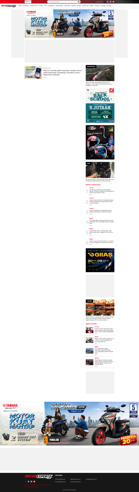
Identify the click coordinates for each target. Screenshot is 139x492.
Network (27, 1)
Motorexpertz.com (60, 482)
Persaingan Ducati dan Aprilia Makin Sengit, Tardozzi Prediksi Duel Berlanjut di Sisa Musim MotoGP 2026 (101, 191)
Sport (79, 5)
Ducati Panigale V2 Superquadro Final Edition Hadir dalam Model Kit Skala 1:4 (100, 211)
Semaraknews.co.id (91, 479)
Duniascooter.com (75, 482)
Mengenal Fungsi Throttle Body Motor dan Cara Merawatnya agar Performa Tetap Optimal (100, 180)
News (20, 5)
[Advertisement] (17, 33)
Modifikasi (51, 5)
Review (73, 5)
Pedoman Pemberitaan (31, 486)
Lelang (108, 5)
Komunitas (59, 5)
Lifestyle (85, 5)
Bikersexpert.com (75, 479)
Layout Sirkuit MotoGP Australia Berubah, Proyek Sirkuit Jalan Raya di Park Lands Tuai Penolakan (101, 201)
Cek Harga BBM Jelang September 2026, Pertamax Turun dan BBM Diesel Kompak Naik (101, 222)
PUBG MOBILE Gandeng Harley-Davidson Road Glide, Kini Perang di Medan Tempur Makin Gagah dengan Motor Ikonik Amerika (100, 318)
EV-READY (26, 5)
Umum (41, 5)
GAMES (103, 5)
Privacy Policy (33, 485)
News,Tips (47, 68)
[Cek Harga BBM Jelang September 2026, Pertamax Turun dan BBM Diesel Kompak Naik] (89, 351)
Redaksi (40, 485)
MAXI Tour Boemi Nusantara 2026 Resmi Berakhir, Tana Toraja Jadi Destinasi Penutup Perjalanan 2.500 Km (99, 84)
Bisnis (92, 5)
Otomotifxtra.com (60, 479)
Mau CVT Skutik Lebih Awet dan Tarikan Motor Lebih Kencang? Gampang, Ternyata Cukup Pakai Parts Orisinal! (62, 73)
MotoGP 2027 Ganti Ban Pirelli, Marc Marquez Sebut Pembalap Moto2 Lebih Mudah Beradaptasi (104, 330)
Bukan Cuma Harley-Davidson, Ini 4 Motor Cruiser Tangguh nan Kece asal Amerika (101, 241)
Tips (45, 5)
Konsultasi (34, 5)
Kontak (27, 485)
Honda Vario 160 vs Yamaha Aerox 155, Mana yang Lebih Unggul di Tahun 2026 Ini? (101, 232)
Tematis (97, 5)
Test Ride (67, 5)
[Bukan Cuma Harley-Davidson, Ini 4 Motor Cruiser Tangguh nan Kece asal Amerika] (89, 340)
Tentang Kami (48, 485)
